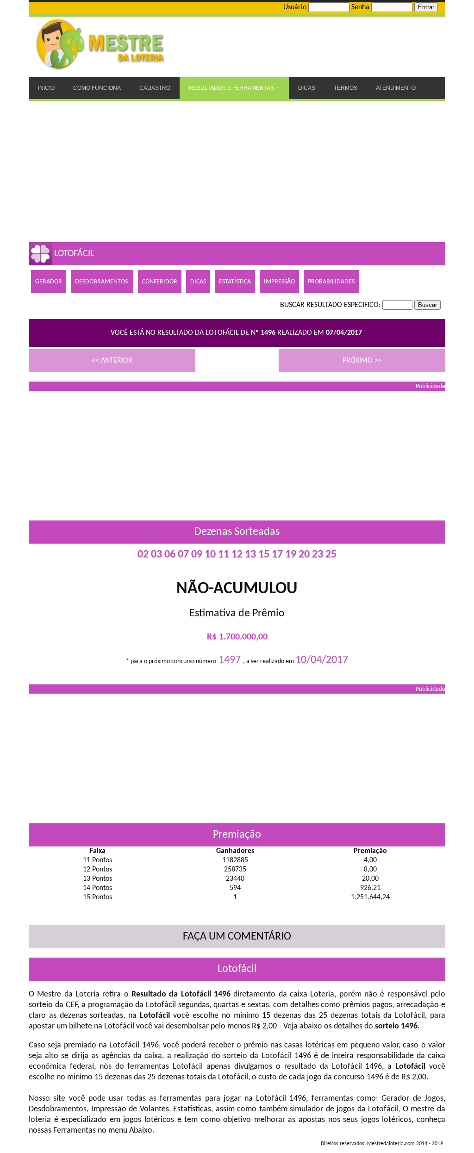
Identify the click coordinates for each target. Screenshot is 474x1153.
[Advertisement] (237, 170)
